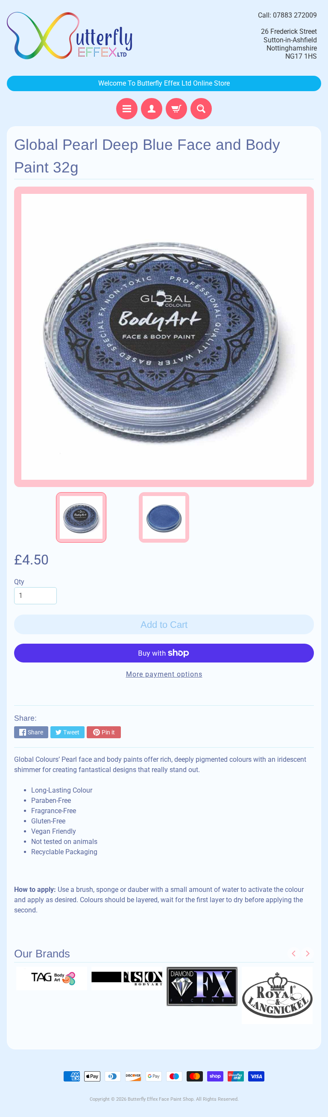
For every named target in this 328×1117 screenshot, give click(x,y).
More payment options (164, 674)
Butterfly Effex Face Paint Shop (160, 1099)
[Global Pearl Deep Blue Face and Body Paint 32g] (81, 517)
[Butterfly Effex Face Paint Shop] (71, 35)
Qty (19, 582)
